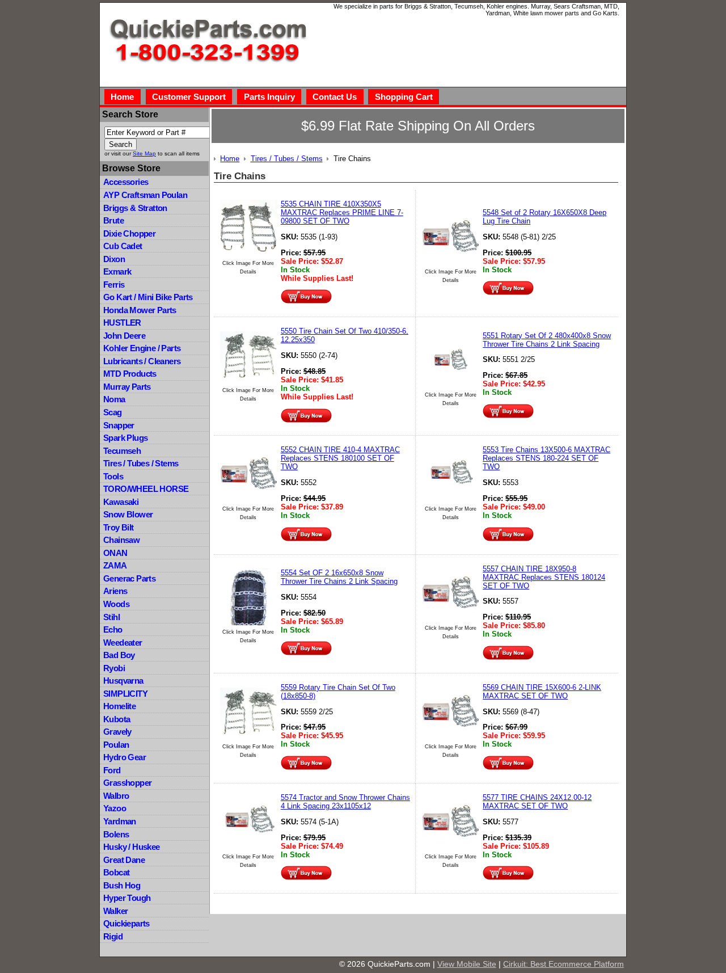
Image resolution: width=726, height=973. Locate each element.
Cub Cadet (122, 246)
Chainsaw (121, 540)
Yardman (119, 821)
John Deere (124, 335)
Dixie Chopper (129, 233)
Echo (113, 629)
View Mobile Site (466, 963)
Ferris (113, 284)
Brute (113, 220)
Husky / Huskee (131, 847)
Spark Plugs (125, 438)
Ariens (115, 591)
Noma (114, 399)
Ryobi (114, 668)
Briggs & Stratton (135, 208)
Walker (115, 911)
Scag (112, 412)
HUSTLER (122, 322)
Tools (113, 476)
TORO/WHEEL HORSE (145, 489)
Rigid (113, 936)
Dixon (114, 259)
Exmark (117, 271)
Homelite (119, 706)
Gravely (117, 731)
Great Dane (124, 860)
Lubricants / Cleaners (141, 361)
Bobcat (116, 872)
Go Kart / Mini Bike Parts (148, 297)
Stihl (111, 617)
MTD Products (130, 373)
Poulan (116, 744)
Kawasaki (120, 502)
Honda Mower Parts (139, 310)
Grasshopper (127, 782)
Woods (116, 604)
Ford (112, 770)
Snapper (118, 425)
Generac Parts (129, 578)
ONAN (115, 553)
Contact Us (335, 97)
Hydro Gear (124, 757)
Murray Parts (127, 386)
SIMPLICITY (125, 693)
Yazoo (114, 808)
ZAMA (115, 565)
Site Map (144, 153)
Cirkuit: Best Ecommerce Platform (563, 963)
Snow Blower (128, 514)
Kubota (116, 719)
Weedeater (122, 642)
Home (122, 97)
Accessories (125, 182)
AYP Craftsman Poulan (145, 195)
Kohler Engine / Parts (141, 348)
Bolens (116, 834)
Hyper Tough (126, 898)
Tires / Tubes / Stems (140, 463)
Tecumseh (122, 451)
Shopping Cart (404, 97)
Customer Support (189, 97)
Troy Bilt (118, 527)
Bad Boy (119, 655)
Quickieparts (126, 923)
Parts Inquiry (269, 97)
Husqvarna (123, 680)
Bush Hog (121, 885)
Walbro (116, 796)
